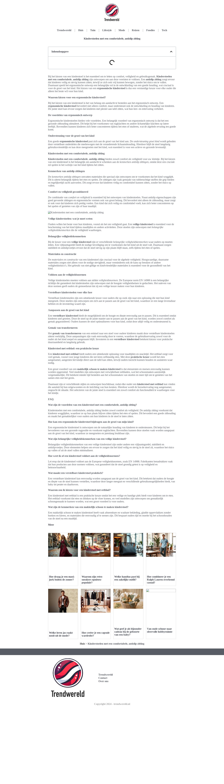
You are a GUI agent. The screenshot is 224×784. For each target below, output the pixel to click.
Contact (102, 678)
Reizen (135, 30)
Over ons (103, 681)
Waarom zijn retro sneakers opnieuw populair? (92, 579)
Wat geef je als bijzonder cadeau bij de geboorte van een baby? (128, 631)
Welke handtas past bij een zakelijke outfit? (127, 578)
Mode (122, 30)
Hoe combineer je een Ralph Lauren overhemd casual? (161, 579)
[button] (171, 51)
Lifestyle (107, 30)
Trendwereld (64, 30)
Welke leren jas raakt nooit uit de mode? (61, 634)
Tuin (92, 30)
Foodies (150, 30)
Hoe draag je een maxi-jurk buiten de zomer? (62, 578)
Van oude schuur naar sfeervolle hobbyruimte (159, 630)
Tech (164, 30)
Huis (80, 30)
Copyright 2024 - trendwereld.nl (112, 704)
